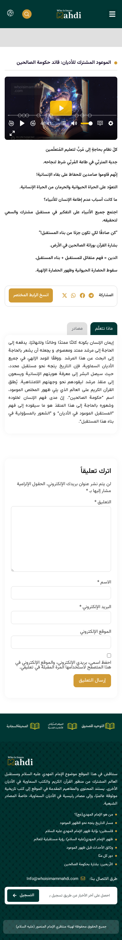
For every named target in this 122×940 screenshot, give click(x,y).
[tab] (103, 328)
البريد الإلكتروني (95, 607)
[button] (112, 14)
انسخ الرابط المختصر (30, 295)
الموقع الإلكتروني (95, 631)
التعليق (102, 502)
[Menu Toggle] (10, 14)
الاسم (104, 582)
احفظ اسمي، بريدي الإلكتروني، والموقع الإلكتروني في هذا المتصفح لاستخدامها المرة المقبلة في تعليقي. (63, 665)
